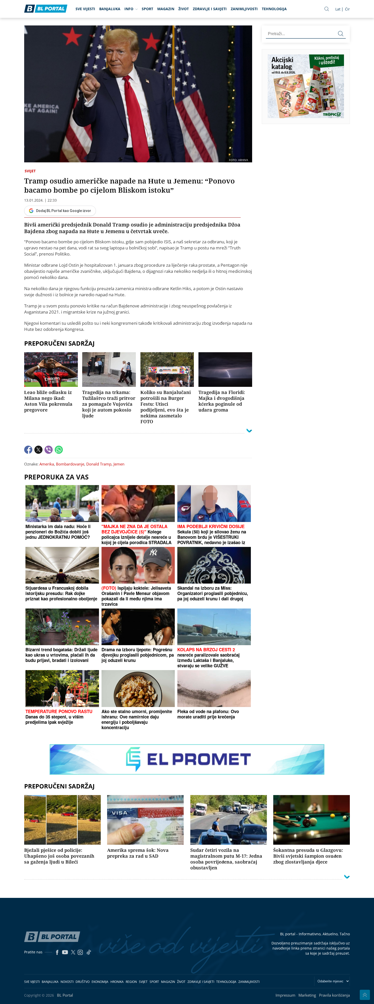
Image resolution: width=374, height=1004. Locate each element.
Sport (147, 8)
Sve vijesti (85, 8)
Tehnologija (274, 8)
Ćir (347, 9)
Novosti (67, 982)
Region (131, 982)
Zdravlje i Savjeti (210, 8)
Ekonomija (100, 982)
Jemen (118, 463)
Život (183, 8)
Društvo (83, 982)
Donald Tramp (98, 463)
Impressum (285, 995)
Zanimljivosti (244, 8)
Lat (337, 9)
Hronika (117, 982)
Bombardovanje (70, 463)
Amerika (46, 463)
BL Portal (65, 995)
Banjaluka (109, 8)
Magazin (165, 8)
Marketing (307, 995)
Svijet (30, 170)
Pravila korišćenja (334, 995)
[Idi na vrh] (365, 995)
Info (128, 8)
